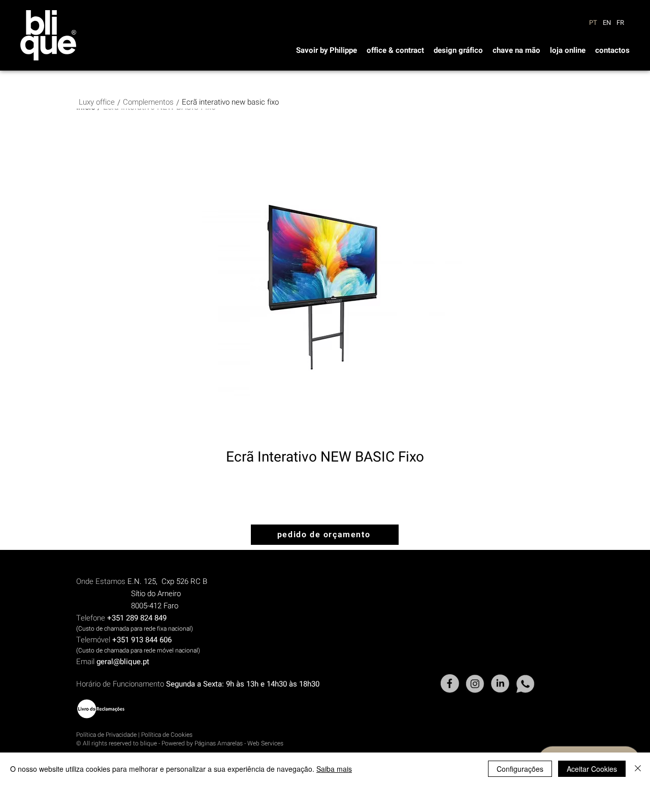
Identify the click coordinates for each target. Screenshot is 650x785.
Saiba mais (334, 769)
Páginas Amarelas (218, 743)
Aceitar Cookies (592, 769)
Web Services (265, 743)
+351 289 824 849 (137, 618)
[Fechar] (638, 769)
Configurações (520, 769)
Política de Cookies (166, 734)
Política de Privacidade (106, 734)
